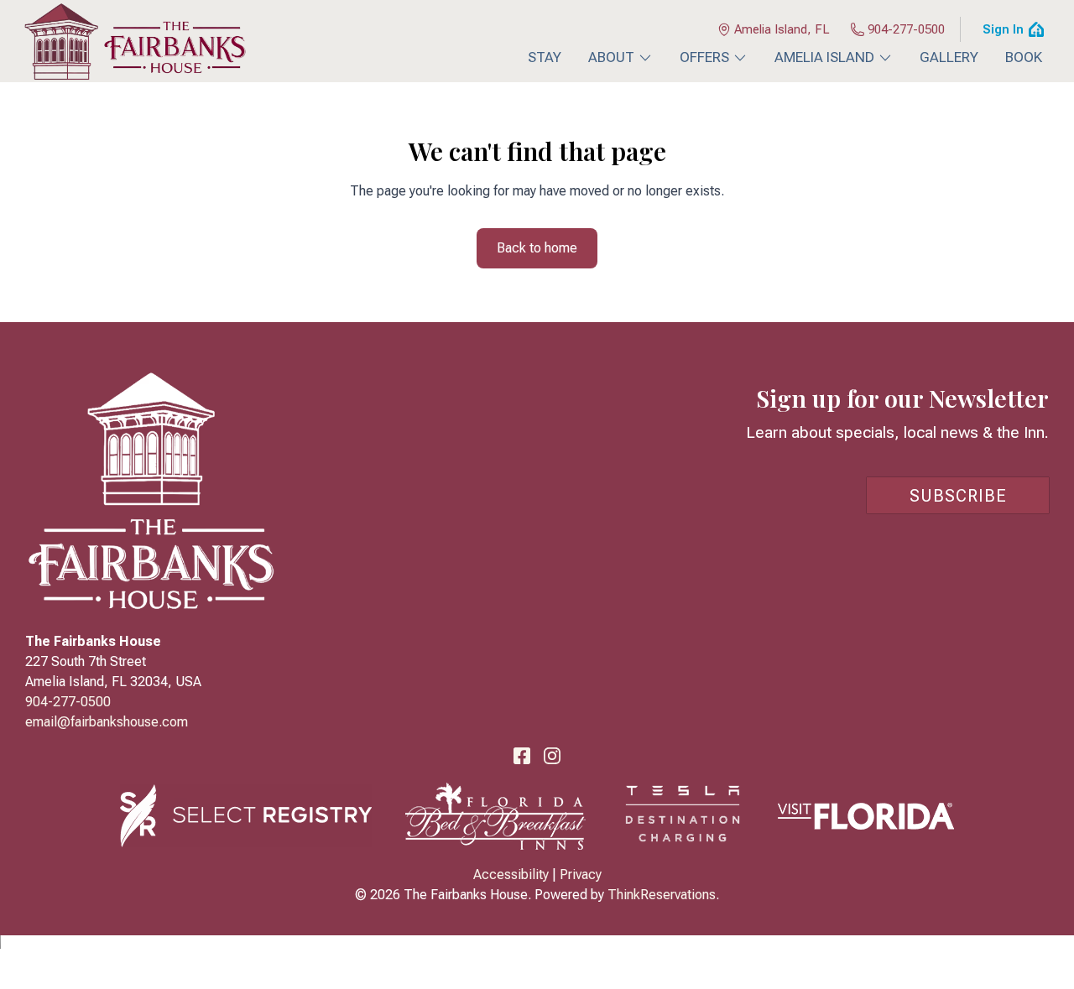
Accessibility (511, 874)
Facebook (522, 755)
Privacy (581, 874)
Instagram (552, 755)
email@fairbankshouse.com (106, 722)
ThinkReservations (661, 895)
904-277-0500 (906, 29)
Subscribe (958, 496)
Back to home (537, 248)
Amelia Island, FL (782, 29)
